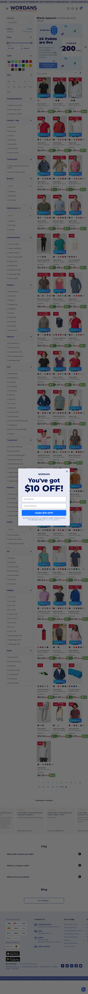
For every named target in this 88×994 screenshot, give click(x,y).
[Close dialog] (67, 471)
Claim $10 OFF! (44, 513)
